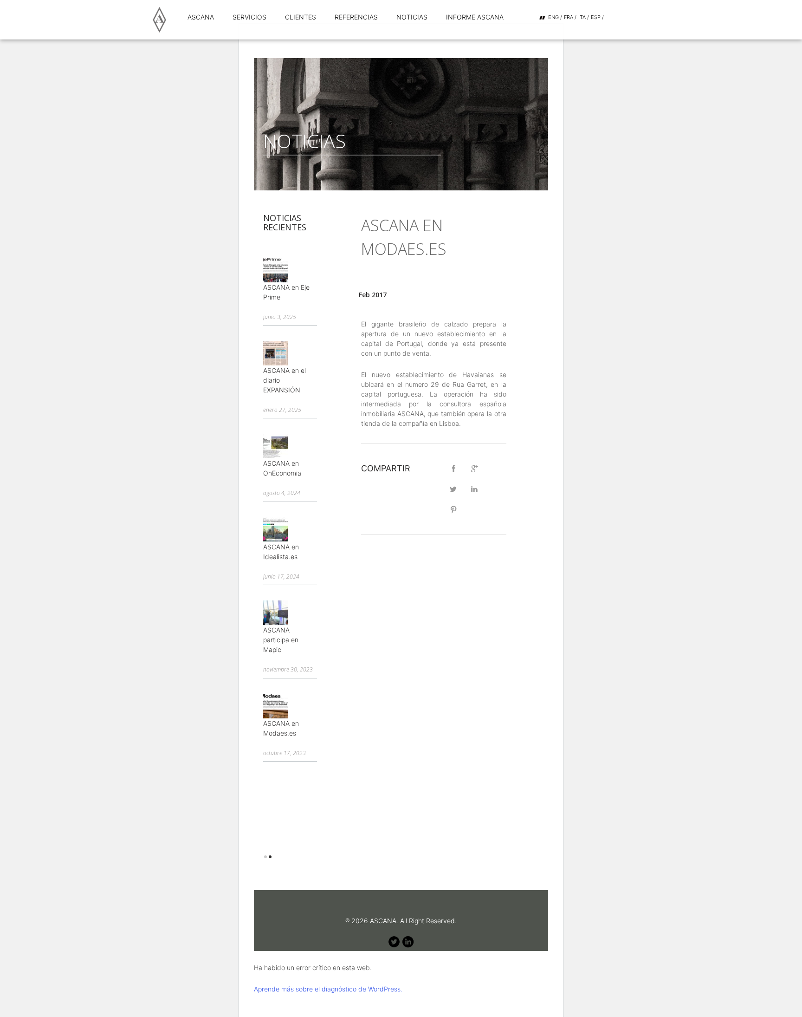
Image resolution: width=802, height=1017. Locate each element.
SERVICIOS (249, 17)
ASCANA (201, 17)
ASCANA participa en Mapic (280, 639)
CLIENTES (300, 17)
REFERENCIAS (356, 17)
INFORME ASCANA (475, 17)
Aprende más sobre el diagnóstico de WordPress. (328, 989)
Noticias (411, 17)
